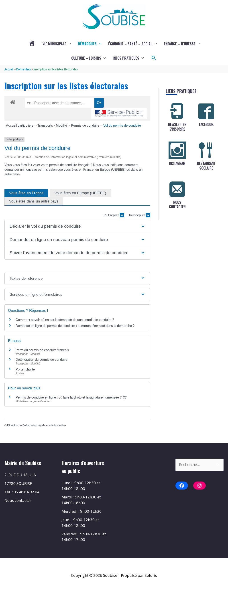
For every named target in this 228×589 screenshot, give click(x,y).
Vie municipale (54, 44)
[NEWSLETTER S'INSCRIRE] (177, 111)
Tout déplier (137, 215)
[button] (154, 58)
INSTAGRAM (177, 163)
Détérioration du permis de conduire (41, 359)
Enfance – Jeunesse (179, 44)
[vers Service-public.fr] (119, 113)
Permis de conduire (85, 125)
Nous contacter (17, 500)
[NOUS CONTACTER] (177, 189)
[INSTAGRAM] (177, 150)
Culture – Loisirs (86, 58)
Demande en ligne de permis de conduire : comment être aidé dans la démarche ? (75, 326)
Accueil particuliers (20, 125)
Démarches (87, 44)
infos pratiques (126, 58)
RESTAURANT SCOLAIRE (206, 166)
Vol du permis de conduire (122, 125)
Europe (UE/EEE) (113, 169)
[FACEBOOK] (206, 111)
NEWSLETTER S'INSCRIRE (177, 127)
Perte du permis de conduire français (42, 350)
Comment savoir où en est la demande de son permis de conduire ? (65, 320)
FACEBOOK (206, 124)
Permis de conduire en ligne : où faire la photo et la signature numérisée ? (69, 397)
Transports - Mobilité (52, 125)
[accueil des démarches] (13, 101)
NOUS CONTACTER (177, 205)
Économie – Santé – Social (130, 44)
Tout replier (111, 215)
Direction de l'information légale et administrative (36, 425)
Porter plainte (25, 369)
